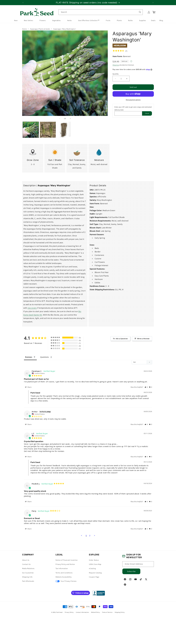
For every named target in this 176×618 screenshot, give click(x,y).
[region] (88, 2)
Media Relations (28, 568)
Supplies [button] (142, 20)
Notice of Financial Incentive (66, 560)
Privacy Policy (69, 612)
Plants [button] (119, 20)
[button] (154, 12)
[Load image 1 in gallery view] (31, 130)
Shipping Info (27, 577)
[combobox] (101, 12)
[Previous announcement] (23, 2)
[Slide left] (59, 118)
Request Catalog (95, 573)
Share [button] (29, 387)
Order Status (94, 560)
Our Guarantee (28, 573)
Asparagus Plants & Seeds (40, 29)
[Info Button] (131, 61)
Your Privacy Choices (68, 581)
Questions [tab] (44, 357)
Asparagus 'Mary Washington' (64, 29)
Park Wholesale (28, 581)
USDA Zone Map (95, 564)
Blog (161, 20)
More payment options (133, 99)
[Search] (139, 12)
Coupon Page (94, 577)
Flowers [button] (43, 20)
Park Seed (59, 612)
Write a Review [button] (143, 338)
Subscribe (131, 571)
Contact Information (82, 612)
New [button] (15, 20)
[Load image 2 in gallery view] (48, 130)
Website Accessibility (64, 577)
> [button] (94, 535)
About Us (25, 560)
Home (24, 29)
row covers (32, 308)
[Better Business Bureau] (98, 593)
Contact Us (26, 564)
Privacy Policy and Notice (65, 564)
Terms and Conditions (64, 573)
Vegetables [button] (56, 20)
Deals (153, 20)
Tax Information (62, 568)
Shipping (116, 65)
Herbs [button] (69, 20)
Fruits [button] (108, 20)
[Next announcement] (153, 2)
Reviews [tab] (28, 357)
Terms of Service (107, 612)
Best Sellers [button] (28, 20)
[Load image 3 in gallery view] (65, 130)
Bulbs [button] (130, 20)
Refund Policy (95, 612)
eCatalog (92, 568)
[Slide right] (70, 118)
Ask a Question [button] (122, 338)
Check (147, 113)
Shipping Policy (120, 612)
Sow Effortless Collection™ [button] (88, 20)
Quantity (116, 74)
